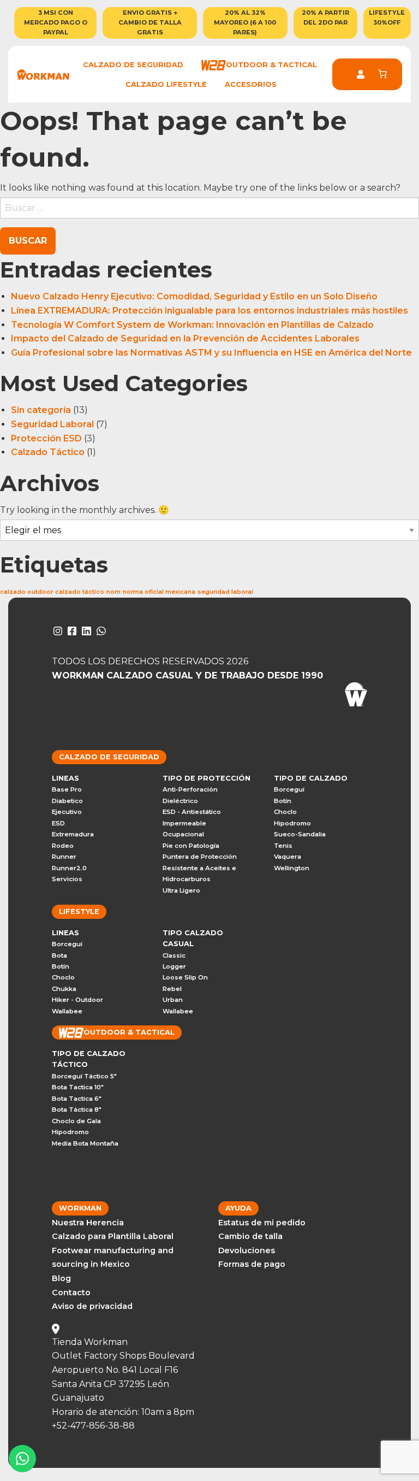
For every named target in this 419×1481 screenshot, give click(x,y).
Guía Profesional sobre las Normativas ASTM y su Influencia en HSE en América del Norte (212, 352)
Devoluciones (246, 1250)
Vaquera (287, 856)
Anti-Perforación (190, 789)
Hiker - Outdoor (77, 1000)
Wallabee (67, 1011)
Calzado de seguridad (133, 65)
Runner (64, 856)
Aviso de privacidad (92, 1306)
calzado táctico (79, 591)
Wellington (291, 868)
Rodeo (63, 845)
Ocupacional (183, 834)
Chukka (64, 989)
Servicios (67, 879)
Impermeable (184, 823)
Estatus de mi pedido (262, 1223)
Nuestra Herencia (88, 1223)
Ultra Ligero (181, 890)
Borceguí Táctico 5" (84, 1076)
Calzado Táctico (48, 452)
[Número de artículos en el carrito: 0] (382, 74)
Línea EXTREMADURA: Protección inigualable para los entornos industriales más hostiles (209, 310)
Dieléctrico (180, 801)
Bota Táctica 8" (76, 1109)
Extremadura (73, 834)
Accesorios (251, 84)
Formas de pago (251, 1264)
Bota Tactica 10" (78, 1087)
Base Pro (67, 789)
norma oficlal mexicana (159, 591)
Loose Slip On (185, 977)
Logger (174, 966)
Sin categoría (41, 410)
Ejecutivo (67, 812)
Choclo (285, 812)
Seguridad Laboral (52, 424)
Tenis (283, 845)
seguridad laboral (225, 591)
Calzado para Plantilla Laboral (112, 1236)
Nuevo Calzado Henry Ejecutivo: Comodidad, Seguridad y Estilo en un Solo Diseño (194, 296)
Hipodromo (292, 823)
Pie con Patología (191, 845)
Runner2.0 (69, 868)
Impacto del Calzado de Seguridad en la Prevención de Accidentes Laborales (186, 338)
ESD (58, 823)
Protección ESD (46, 438)
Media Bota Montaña (85, 1143)
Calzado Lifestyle (166, 84)
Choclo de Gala (76, 1121)
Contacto (71, 1292)
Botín (282, 801)
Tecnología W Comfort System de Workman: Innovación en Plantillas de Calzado (193, 325)
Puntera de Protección (200, 856)
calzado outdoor (26, 591)
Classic (174, 955)
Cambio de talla (250, 1236)
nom (113, 591)
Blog (61, 1278)
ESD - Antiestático (192, 812)
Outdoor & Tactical (271, 65)
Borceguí (289, 789)
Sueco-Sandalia (300, 834)
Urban (173, 1000)
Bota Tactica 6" (76, 1098)
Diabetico (67, 801)
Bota (59, 955)
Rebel (172, 989)
